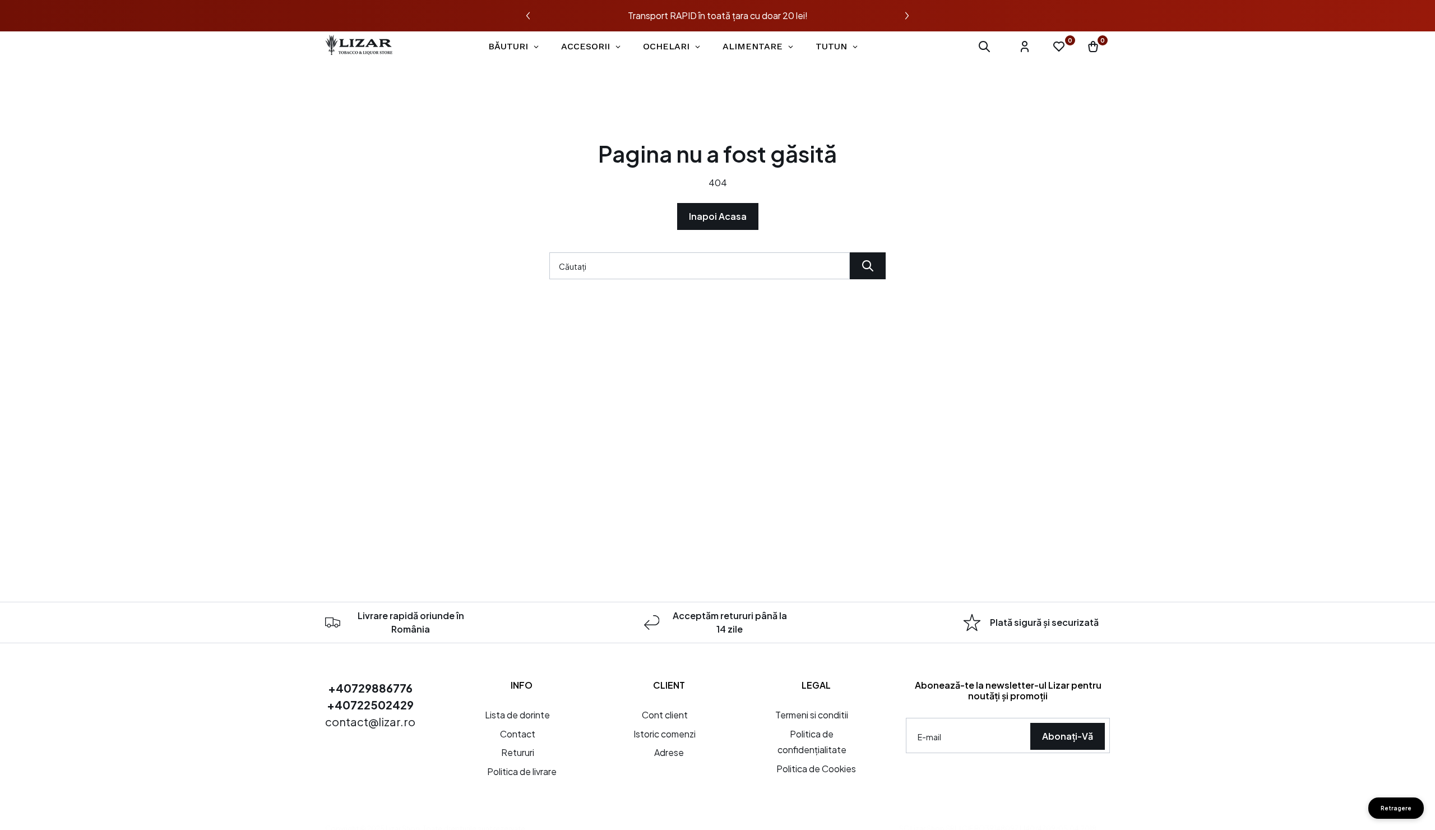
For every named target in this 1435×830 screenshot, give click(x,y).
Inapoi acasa (718, 216)
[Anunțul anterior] (528, 15)
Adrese (669, 752)
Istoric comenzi (664, 734)
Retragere (1396, 808)
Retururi (517, 752)
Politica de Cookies (816, 768)
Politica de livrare (522, 771)
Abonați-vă (1067, 736)
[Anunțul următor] (907, 15)
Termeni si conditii (811, 715)
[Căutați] (868, 265)
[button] (984, 46)
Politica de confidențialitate (811, 742)
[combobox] (699, 265)
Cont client (665, 715)
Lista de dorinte (517, 715)
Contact (517, 734)
